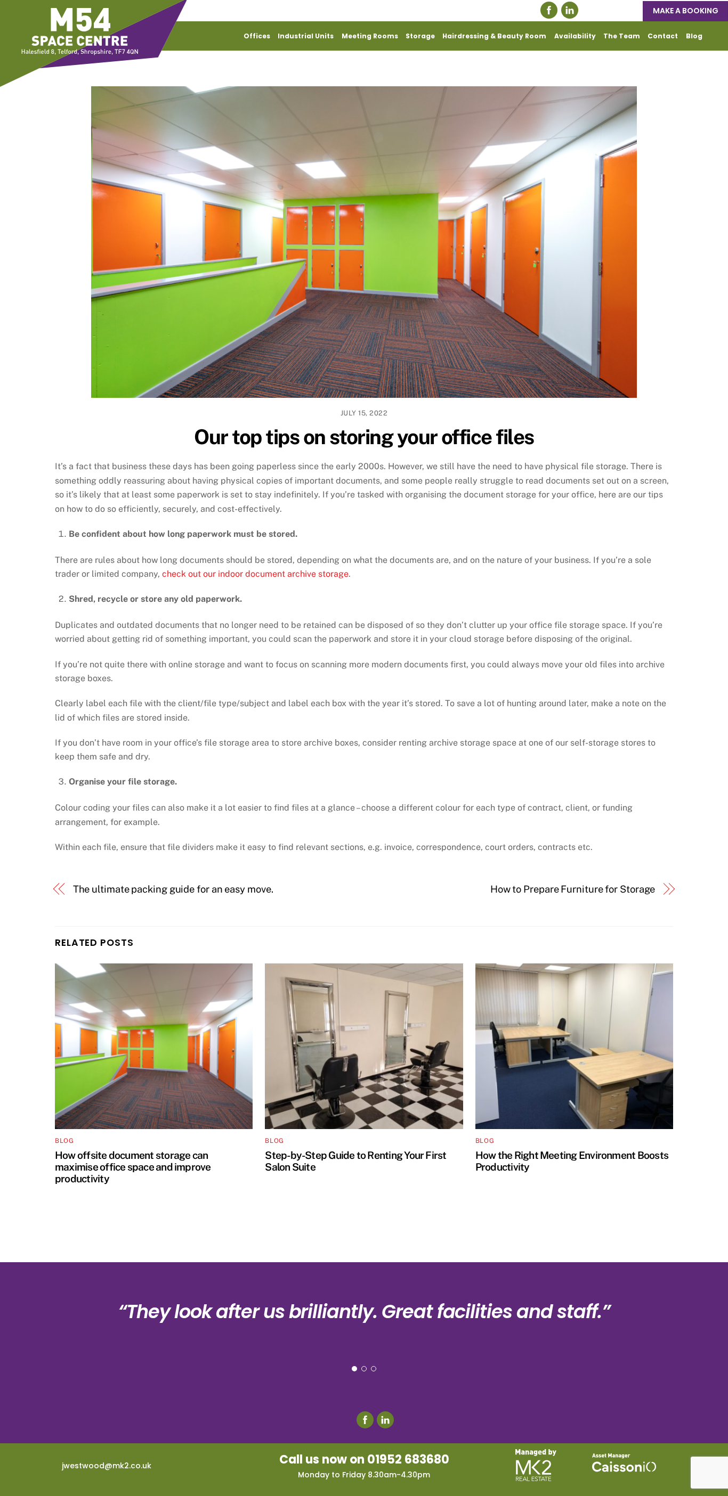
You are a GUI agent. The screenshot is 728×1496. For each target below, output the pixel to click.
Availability (575, 35)
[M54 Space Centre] (93, 81)
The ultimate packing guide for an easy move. (173, 889)
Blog (694, 35)
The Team (621, 35)
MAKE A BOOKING (685, 10)
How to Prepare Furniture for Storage (573, 889)
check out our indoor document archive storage (255, 574)
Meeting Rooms (370, 35)
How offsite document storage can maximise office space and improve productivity (133, 1166)
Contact (663, 35)
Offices (257, 35)
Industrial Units (306, 35)
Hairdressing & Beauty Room (494, 35)
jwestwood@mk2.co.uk (106, 1465)
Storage (420, 35)
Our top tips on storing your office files (363, 437)
